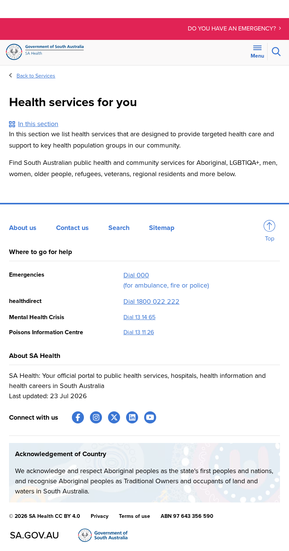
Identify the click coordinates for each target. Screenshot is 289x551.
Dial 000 (136, 275)
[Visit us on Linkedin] (132, 417)
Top (269, 238)
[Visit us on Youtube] (150, 417)
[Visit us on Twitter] (114, 417)
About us (23, 228)
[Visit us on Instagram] (95, 417)
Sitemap (162, 228)
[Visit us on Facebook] (77, 417)
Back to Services (36, 76)
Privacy (99, 516)
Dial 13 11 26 (138, 332)
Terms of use (134, 516)
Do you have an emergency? (232, 28)
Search (118, 228)
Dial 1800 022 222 (151, 301)
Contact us (72, 228)
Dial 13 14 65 (139, 317)
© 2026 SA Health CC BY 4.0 (44, 516)
